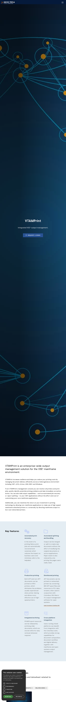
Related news (41, 688)
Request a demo (34, 235)
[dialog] (14, 685)
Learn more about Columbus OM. (52, 605)
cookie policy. (8, 680)
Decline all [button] (19, 696)
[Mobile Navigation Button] (62, 2)
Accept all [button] (8, 696)
